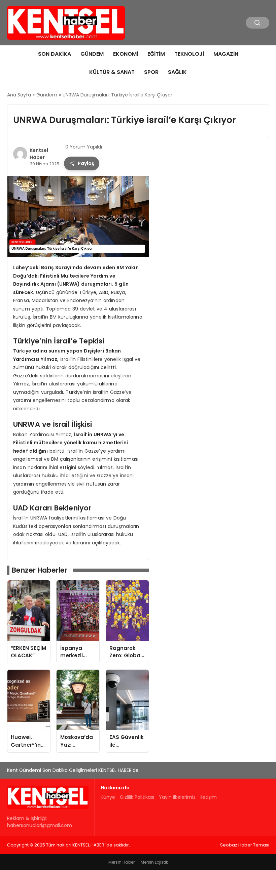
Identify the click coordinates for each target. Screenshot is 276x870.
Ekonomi (125, 54)
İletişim (208, 797)
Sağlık (177, 72)
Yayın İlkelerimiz (177, 797)
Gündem (92, 54)
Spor (151, 72)
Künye (108, 797)
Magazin (225, 54)
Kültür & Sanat (112, 72)
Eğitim (156, 54)
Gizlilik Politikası (137, 797)
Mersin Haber (121, 862)
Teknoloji (189, 54)
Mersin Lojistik (154, 862)
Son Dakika (54, 54)
